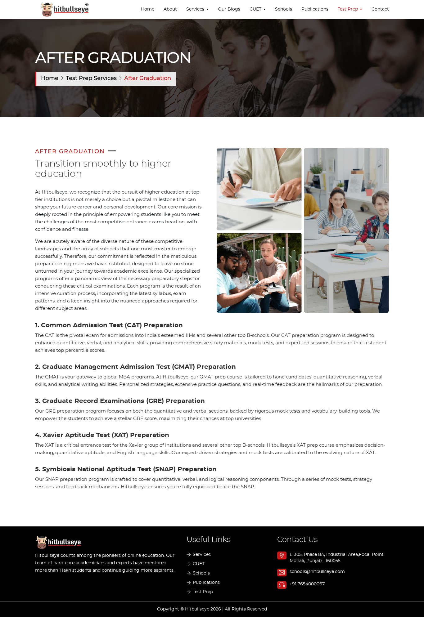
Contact (380, 9)
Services (202, 554)
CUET (199, 564)
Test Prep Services (92, 78)
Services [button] (195, 9)
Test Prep (203, 592)
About (170, 9)
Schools (283, 9)
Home (147, 9)
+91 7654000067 (307, 584)
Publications (314, 9)
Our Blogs (229, 9)
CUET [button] (256, 9)
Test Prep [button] (348, 9)
